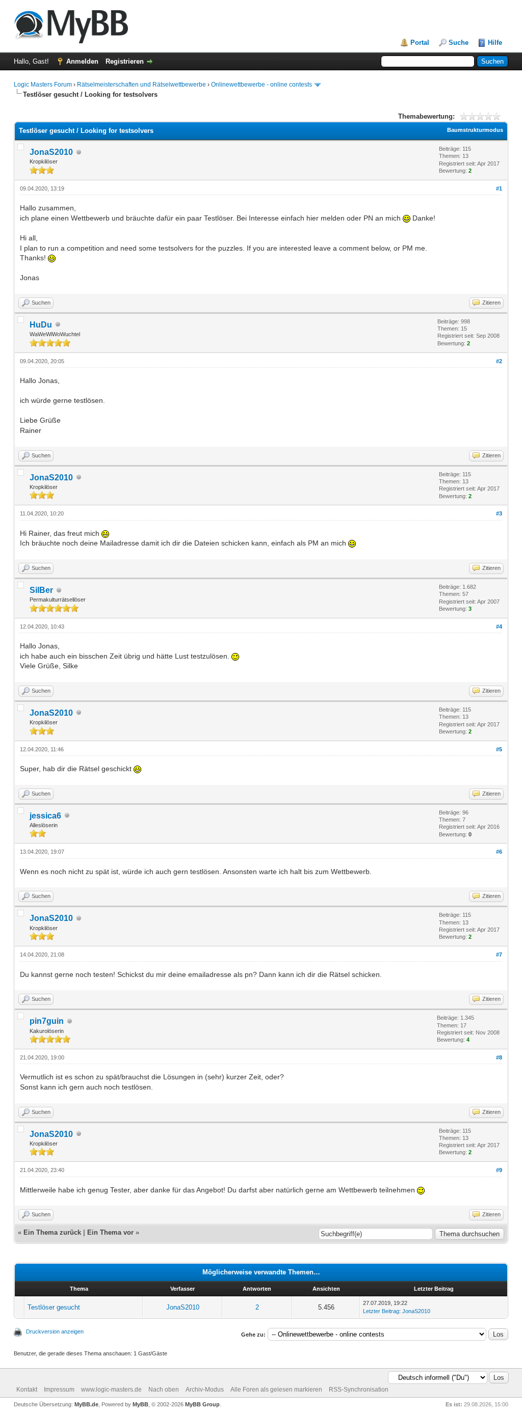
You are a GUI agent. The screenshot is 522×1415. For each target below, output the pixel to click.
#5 (499, 749)
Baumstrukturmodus (475, 130)
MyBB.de (86, 1404)
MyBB (140, 1404)
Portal (419, 42)
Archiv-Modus (205, 1389)
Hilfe (495, 42)
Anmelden (82, 61)
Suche (458, 42)
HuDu (41, 324)
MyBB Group (202, 1404)
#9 (499, 1170)
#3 (499, 513)
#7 (499, 954)
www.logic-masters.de (111, 1389)
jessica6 (45, 815)
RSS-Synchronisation (358, 1389)
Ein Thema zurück (52, 1232)
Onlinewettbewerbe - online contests (261, 84)
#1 (499, 188)
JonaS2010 (51, 152)
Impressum (59, 1389)
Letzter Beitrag (381, 1311)
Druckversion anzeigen (55, 1331)
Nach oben (163, 1389)
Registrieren (125, 61)
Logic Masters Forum (43, 84)
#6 (499, 852)
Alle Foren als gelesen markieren (276, 1389)
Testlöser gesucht (54, 1307)
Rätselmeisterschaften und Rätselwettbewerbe (141, 84)
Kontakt (26, 1389)
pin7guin (47, 1021)
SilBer (41, 590)
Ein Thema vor (110, 1232)
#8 (499, 1057)
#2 (499, 361)
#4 (499, 626)
